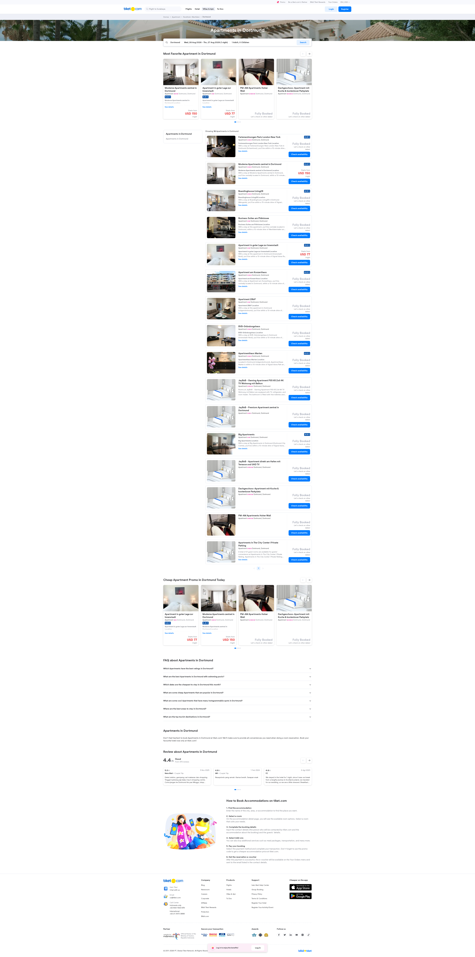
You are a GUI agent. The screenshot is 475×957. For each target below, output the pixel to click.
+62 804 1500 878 (177, 908)
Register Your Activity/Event (262, 907)
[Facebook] (279, 935)
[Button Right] (309, 760)
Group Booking (257, 890)
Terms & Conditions (259, 898)
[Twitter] (285, 935)
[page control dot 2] (237, 789)
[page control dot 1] (235, 789)
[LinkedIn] (291, 935)
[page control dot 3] (238, 789)
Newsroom (205, 890)
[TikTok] (308, 935)
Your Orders (333, 2)
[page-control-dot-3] (238, 121)
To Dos (229, 898)
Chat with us (175, 890)
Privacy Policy (257, 894)
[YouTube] (297, 935)
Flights (229, 885)
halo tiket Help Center (260, 885)
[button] (303, 53)
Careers (204, 894)
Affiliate (204, 903)
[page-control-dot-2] (237, 121)
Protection (205, 912)
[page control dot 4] (240, 789)
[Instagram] (303, 935)
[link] (331, 9)
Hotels (228, 890)
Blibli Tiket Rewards (317, 2)
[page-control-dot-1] (235, 121)
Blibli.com (205, 916)
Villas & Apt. (231, 894)
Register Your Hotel (259, 903)
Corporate (205, 898)
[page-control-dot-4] (240, 121)
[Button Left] (303, 760)
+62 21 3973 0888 (177, 914)
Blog (203, 885)
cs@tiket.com (175, 898)
